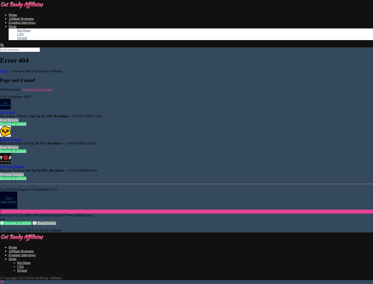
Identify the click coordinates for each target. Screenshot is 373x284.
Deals (12, 26)
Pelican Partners (11, 139)
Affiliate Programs (21, 18)
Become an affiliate (13, 124)
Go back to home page (37, 89)
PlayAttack (7, 112)
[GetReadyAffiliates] (22, 7)
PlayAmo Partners (12, 166)
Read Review (9, 120)
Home (13, 15)
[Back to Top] (2, 282)
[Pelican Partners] (5, 135)
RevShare (24, 30)
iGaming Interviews (22, 22)
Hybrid (22, 38)
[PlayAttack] (5, 108)
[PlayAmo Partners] (5, 163)
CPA (20, 34)
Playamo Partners (12, 174)
